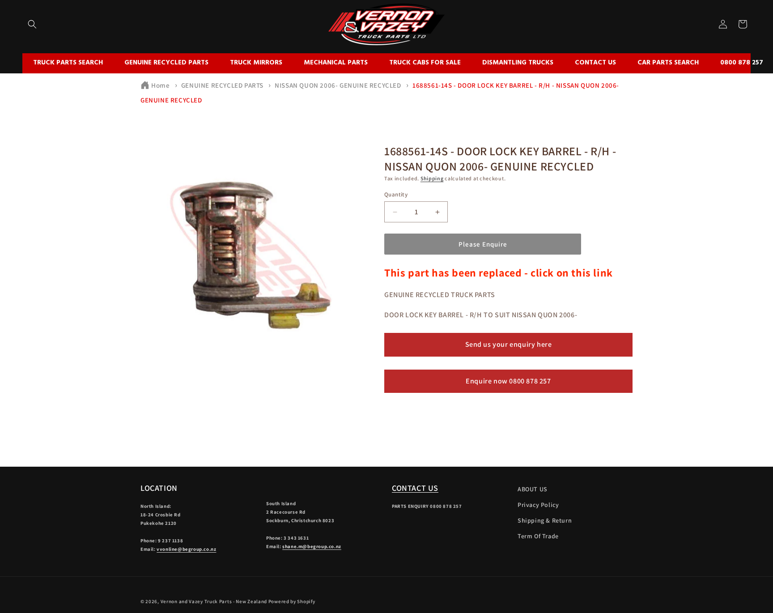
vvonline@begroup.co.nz (186, 549)
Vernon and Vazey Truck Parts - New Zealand (214, 601)
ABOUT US (533, 489)
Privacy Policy (538, 505)
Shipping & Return (545, 520)
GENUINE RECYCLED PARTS (222, 85)
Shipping (432, 178)
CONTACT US (415, 488)
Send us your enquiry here (508, 344)
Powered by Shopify (291, 601)
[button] (32, 24)
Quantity (396, 194)
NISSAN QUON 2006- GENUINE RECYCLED (338, 85)
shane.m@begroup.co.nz (311, 546)
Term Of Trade (538, 536)
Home (160, 85)
